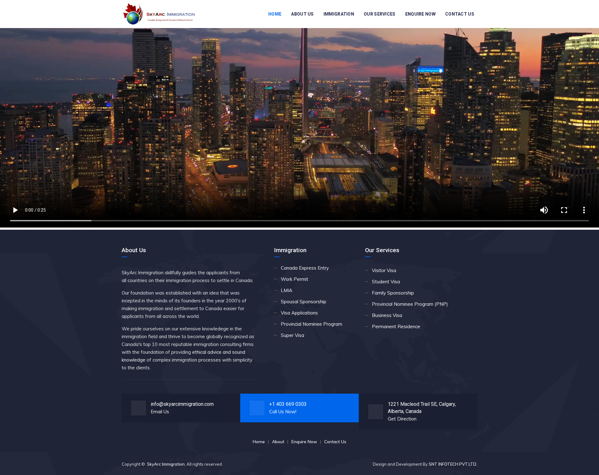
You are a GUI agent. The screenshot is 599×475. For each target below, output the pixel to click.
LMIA (286, 290)
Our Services (380, 14)
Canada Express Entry (305, 268)
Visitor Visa (384, 270)
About (278, 441)
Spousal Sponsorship (303, 302)
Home (274, 14)
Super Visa (292, 335)
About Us (302, 14)
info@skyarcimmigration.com (182, 404)
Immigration (339, 14)
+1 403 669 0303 (288, 404)
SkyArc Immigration (166, 464)
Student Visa (386, 282)
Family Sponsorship (393, 293)
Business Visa (387, 315)
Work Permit (294, 279)
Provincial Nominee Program (311, 324)
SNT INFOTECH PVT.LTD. (453, 464)
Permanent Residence (396, 326)
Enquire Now (420, 14)
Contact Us (459, 14)
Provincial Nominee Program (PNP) (410, 304)
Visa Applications (299, 313)
